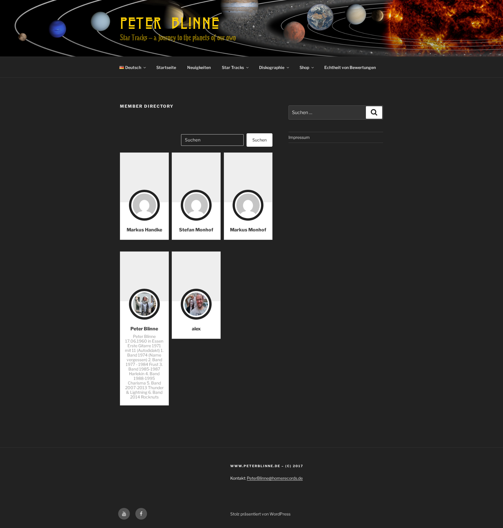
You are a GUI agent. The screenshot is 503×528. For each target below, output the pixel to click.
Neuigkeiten (199, 67)
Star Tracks (233, 67)
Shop (304, 67)
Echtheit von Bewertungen (350, 67)
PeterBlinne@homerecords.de (275, 478)
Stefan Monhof (196, 230)
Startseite (166, 67)
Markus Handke (144, 230)
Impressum (299, 137)
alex (196, 329)
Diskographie (271, 67)
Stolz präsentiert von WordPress (260, 513)
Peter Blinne (170, 23)
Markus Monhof (248, 230)
